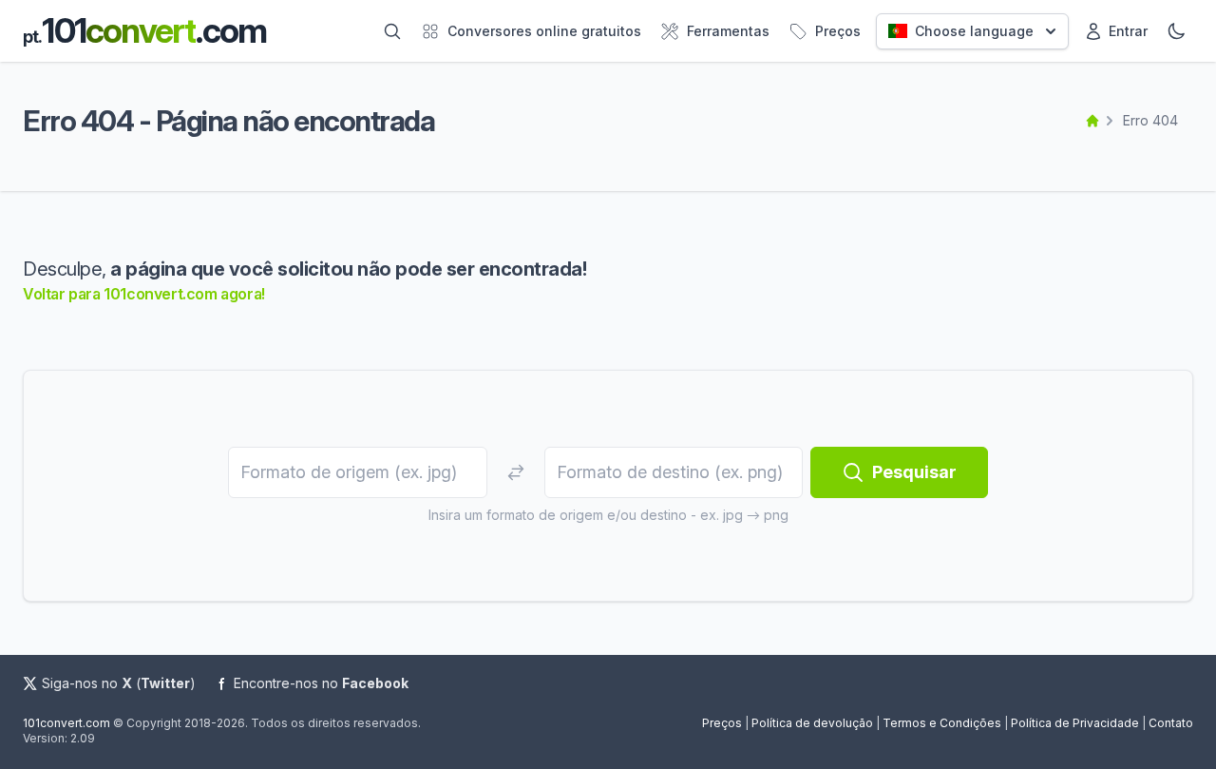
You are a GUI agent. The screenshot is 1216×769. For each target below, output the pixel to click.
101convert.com (66, 723)
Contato (1171, 723)
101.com (144, 30)
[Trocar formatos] (516, 472)
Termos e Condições (942, 723)
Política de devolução (812, 723)
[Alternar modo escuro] (1176, 31)
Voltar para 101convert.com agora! (144, 293)
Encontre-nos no (321, 683)
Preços (722, 723)
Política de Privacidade (1075, 723)
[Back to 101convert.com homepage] (1092, 120)
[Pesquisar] (392, 31)
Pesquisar (914, 472)
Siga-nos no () (119, 683)
